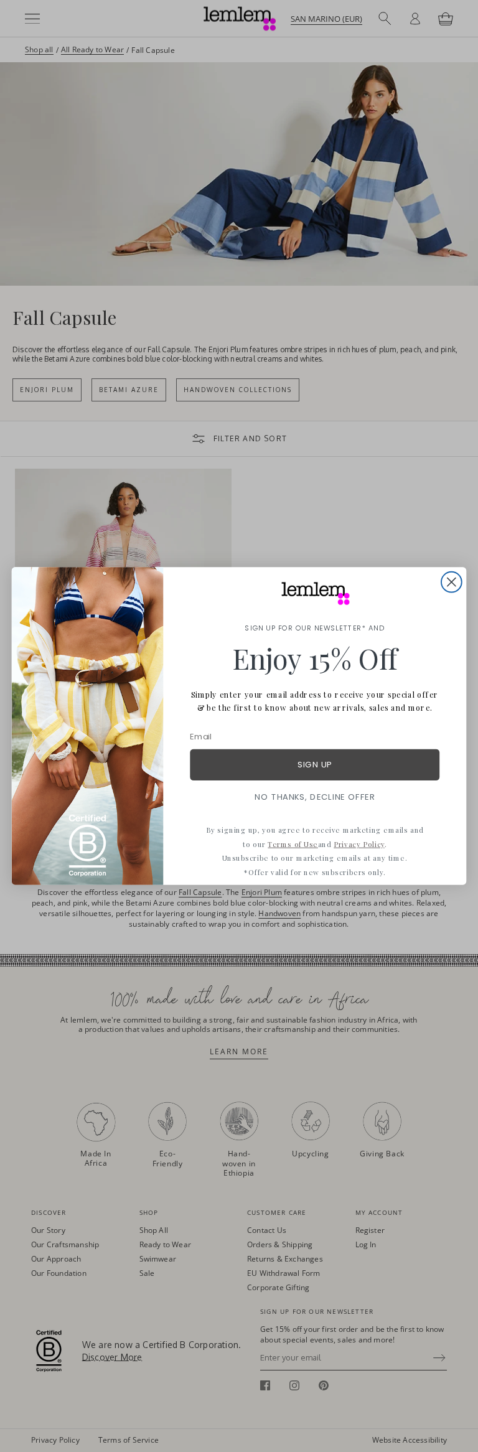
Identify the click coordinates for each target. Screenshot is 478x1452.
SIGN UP (315, 764)
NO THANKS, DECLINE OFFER (315, 797)
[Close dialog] (451, 582)
